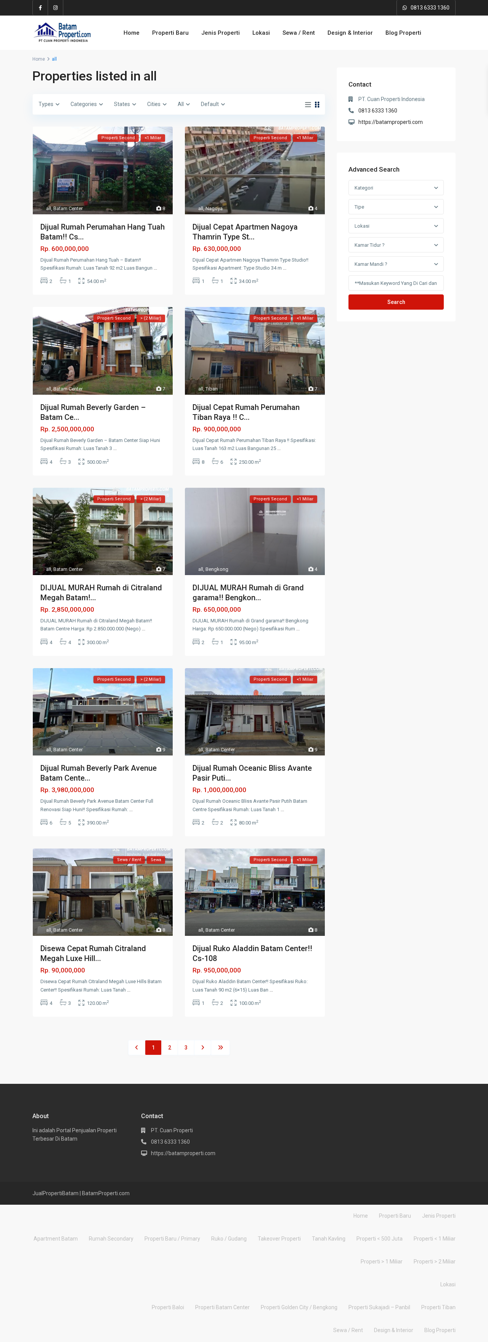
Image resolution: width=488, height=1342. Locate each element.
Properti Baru (170, 32)
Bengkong (216, 569)
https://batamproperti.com (390, 122)
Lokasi (261, 32)
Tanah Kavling (328, 1239)
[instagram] (55, 7)
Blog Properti (403, 32)
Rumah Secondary (111, 1239)
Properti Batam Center (222, 1307)
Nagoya (214, 208)
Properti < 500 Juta (379, 1239)
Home (132, 32)
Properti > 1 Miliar (382, 1261)
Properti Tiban (438, 1307)
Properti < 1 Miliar (435, 1239)
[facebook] (40, 7)
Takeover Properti (279, 1239)
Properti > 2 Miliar (435, 1261)
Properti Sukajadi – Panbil (379, 1307)
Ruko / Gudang (229, 1239)
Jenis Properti (220, 32)
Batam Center (68, 208)
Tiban (211, 389)
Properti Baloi (168, 1307)
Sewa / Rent (299, 32)
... (155, 268)
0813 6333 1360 (430, 8)
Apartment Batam (56, 1239)
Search (396, 302)
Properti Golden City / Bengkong (299, 1307)
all (48, 208)
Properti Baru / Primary (172, 1239)
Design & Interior (350, 32)
